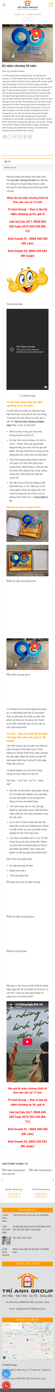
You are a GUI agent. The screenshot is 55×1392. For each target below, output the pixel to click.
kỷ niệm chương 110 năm (24, 90)
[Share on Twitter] (15, 137)
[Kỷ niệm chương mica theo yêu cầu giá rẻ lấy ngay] (14, 1177)
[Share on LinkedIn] (30, 137)
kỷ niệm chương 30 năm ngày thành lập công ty (25, 93)
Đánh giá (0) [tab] (10, 167)
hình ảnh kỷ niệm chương (29, 84)
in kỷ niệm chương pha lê (39, 87)
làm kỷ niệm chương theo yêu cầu (21, 122)
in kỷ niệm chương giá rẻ (19, 87)
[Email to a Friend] (20, 137)
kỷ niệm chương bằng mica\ (27, 102)
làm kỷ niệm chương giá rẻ (26, 116)
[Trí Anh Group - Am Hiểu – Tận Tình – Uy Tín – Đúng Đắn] (27, 5)
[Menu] (4, 4)
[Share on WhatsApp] (4, 137)
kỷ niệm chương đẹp (21, 104)
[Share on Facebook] (9, 137)
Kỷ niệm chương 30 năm (21, 865)
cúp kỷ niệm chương (43, 78)
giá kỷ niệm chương (39, 81)
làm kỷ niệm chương (30, 113)
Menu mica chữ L (17, 870)
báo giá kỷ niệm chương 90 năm (19, 76)
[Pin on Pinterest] (25, 137)
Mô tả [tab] (7, 162)
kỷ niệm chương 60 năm (16, 99)
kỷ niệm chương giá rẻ (38, 104)
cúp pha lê (6, 81)
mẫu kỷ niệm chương (44, 122)
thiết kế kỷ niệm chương (24, 130)
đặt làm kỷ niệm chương (21, 81)
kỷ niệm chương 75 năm (35, 99)
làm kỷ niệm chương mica (25, 119)
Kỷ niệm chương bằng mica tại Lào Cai (41, 1190)
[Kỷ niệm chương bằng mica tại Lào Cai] (41, 1177)
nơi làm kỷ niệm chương (29, 125)
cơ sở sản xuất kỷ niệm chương (21, 78)
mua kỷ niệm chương (10, 125)
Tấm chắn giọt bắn (18, 875)
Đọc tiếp (14, 1195)
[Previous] (2, 1185)
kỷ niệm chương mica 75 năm (36, 107)
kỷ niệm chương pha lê (33, 110)
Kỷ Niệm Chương (33, 14)
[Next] (53, 1185)
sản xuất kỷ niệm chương (23, 128)
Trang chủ (19, 14)
